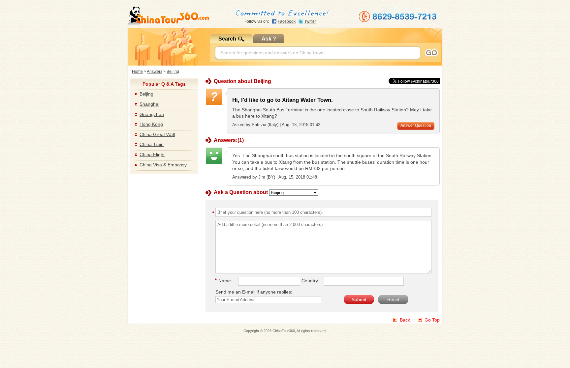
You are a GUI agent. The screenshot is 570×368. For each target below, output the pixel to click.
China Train (152, 144)
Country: (310, 280)
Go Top (432, 320)
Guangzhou (152, 114)
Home (137, 71)
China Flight (152, 154)
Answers (154, 71)
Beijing (173, 71)
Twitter (310, 21)
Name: (224, 280)
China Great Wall (157, 134)
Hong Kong (151, 124)
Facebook (287, 21)
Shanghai (149, 104)
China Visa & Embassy (163, 164)
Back (405, 320)
